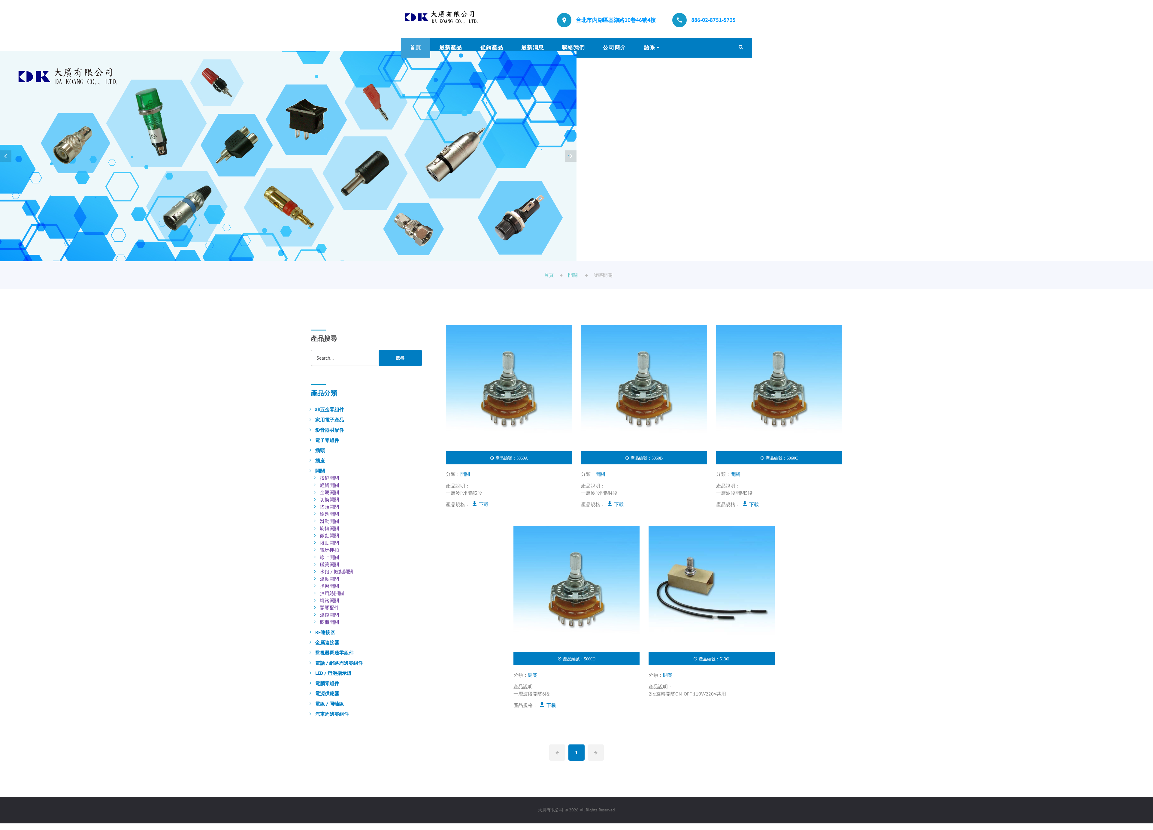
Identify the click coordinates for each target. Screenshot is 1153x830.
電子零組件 (327, 440)
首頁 (415, 47)
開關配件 (329, 608)
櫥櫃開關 (329, 622)
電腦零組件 (327, 683)
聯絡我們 (573, 47)
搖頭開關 (329, 507)
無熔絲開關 (332, 593)
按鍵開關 (329, 478)
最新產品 (450, 47)
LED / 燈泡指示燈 (333, 673)
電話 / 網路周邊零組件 (339, 663)
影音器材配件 (329, 430)
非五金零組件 (329, 409)
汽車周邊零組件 (332, 714)
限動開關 (329, 543)
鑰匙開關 (329, 514)
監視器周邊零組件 (334, 653)
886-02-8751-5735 (713, 20)
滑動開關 (329, 521)
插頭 (320, 450)
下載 (483, 504)
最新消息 (532, 47)
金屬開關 (329, 492)
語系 (649, 47)
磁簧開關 (329, 564)
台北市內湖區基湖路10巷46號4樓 (616, 20)
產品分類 (324, 393)
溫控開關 (329, 615)
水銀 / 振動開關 (336, 572)
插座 (320, 460)
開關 (573, 275)
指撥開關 (329, 586)
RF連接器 (325, 632)
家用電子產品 (329, 420)
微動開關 (329, 536)
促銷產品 (491, 47)
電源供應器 (327, 693)
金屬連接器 (327, 642)
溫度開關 (329, 579)
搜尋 (400, 358)
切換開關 (329, 499)
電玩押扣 (329, 550)
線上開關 (329, 557)
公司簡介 (614, 47)
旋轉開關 (329, 528)
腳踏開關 (329, 600)
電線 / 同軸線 (329, 704)
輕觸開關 (329, 485)
